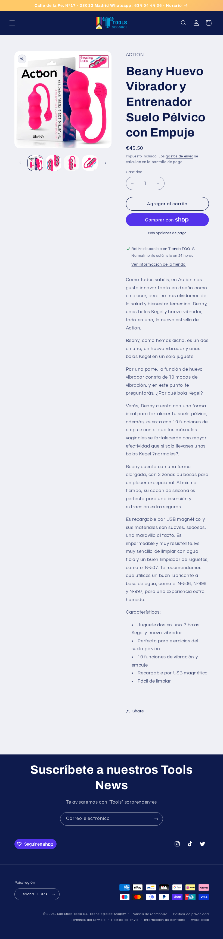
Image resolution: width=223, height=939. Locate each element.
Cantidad (134, 172)
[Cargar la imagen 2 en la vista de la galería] (53, 162)
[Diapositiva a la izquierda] (20, 163)
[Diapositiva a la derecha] (106, 163)
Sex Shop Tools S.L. (73, 913)
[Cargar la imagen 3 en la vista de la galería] (71, 162)
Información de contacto (164, 919)
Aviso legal (200, 919)
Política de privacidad (191, 914)
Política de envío (125, 919)
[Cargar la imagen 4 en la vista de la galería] (89, 162)
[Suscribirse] (156, 819)
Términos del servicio (88, 919)
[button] (12, 23)
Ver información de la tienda (158, 264)
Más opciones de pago (167, 233)
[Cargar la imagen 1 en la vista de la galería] (35, 162)
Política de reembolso (149, 914)
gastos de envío (179, 156)
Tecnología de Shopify (107, 913)
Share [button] (138, 711)
